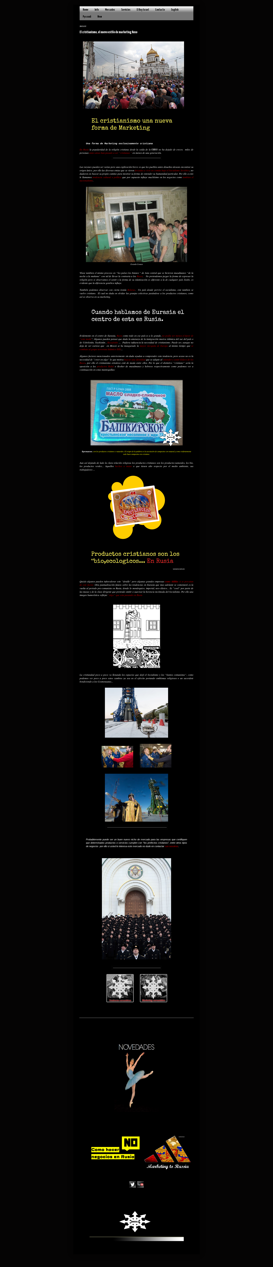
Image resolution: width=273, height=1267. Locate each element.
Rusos (140, 276)
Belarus (131, 289)
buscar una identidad (134, 359)
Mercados (110, 9)
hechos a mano (123, 466)
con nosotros (171, 846)
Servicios (125, 9)
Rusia (119, 335)
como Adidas (171, 581)
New (99, 16)
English (175, 9)
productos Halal (106, 366)
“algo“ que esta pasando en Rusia (125, 595)
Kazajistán (112, 342)
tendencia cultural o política (107, 177)
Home (85, 9)
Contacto (160, 9)
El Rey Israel (143, 9)
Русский (87, 16)
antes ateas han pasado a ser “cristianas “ (110, 152)
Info (97, 9)
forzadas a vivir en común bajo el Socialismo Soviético (162, 170)
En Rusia (84, 149)
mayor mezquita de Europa (154, 345)
